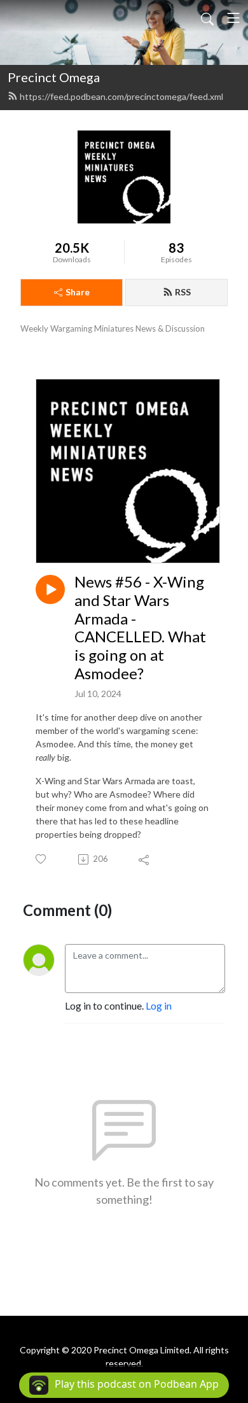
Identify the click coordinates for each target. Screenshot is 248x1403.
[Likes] (41, 859)
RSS (183, 291)
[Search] (207, 18)
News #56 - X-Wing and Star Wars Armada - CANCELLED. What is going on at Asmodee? (140, 627)
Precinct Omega (54, 77)
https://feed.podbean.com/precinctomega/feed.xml (121, 96)
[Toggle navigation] (233, 18)
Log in (159, 1005)
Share (77, 291)
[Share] (144, 859)
